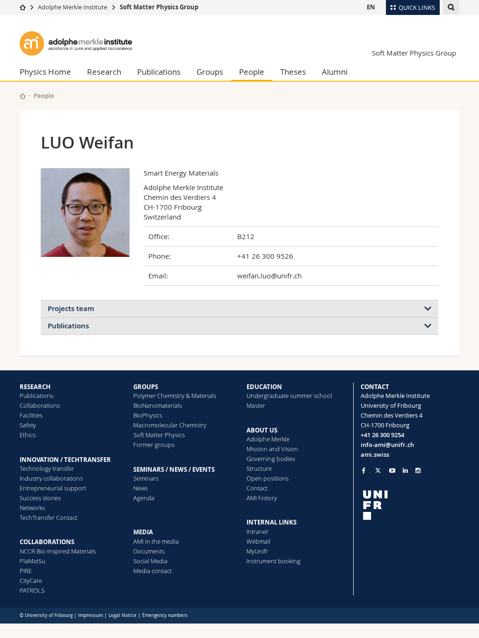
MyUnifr (257, 551)
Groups (209, 71)
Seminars (146, 478)
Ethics (28, 435)
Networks (32, 507)
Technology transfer (47, 468)
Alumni (335, 71)
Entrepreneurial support (53, 488)
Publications (159, 71)
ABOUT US (262, 430)
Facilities (31, 415)
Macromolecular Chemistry (169, 425)
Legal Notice (123, 615)
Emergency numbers (165, 615)
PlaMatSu (32, 561)
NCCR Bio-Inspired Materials (58, 551)
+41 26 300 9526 (265, 256)
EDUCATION (264, 387)
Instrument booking (273, 561)
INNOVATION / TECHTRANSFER (65, 459)
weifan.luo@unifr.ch (269, 275)
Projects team (71, 308)
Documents (149, 551)
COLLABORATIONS (47, 542)
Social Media (150, 561)
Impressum (90, 615)
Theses (293, 71)
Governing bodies (271, 458)
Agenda (143, 498)
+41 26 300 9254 (382, 435)
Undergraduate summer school (289, 395)
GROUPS (145, 387)
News (140, 488)
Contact (257, 488)
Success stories (40, 498)
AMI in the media (156, 541)
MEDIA (143, 532)
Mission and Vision (272, 449)
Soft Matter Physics (159, 435)
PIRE (26, 571)
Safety (28, 425)
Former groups (153, 444)
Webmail (258, 541)
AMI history (262, 498)
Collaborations (40, 405)
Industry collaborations (51, 478)
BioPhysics (147, 415)
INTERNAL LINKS (272, 522)
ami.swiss (375, 454)
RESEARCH (35, 387)
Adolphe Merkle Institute (72, 7)
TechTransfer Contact (48, 517)
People (251, 71)
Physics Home (45, 71)
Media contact (152, 571)
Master (256, 405)
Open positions (268, 478)
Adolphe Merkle (268, 439)
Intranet (257, 531)
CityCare (31, 580)
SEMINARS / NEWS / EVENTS (174, 469)
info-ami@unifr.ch (387, 444)
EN (371, 7)
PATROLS (32, 590)
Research (104, 71)
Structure (259, 468)
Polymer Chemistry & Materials (174, 395)
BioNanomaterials (157, 405)
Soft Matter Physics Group (159, 7)
